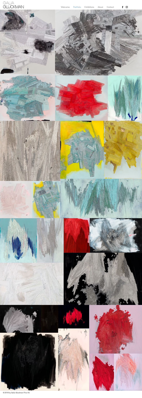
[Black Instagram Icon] (126, 7)
